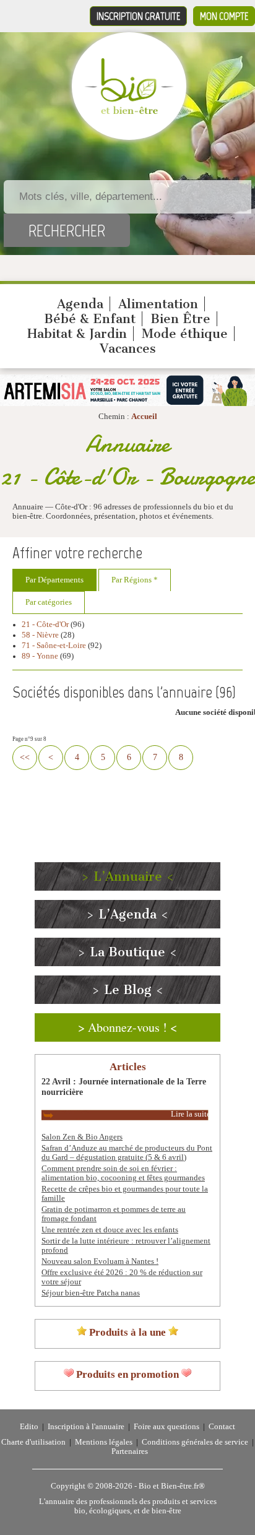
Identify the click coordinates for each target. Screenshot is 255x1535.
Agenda (80, 303)
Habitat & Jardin (77, 333)
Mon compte (224, 16)
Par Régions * (134, 580)
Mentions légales (103, 1442)
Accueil (144, 416)
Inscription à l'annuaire (86, 1426)
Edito (29, 1426)
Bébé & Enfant (90, 318)
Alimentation (158, 303)
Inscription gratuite (138, 16)
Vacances (128, 348)
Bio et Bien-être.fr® (172, 1486)
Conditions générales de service (195, 1442)
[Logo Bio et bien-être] (129, 111)
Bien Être (180, 318)
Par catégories (48, 602)
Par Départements (54, 580)
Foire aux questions (166, 1426)
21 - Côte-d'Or (45, 624)
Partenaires (129, 1451)
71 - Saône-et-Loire (54, 645)
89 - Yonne (40, 656)
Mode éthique (185, 333)
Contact (222, 1426)
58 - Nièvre (40, 635)
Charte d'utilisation (33, 1442)
